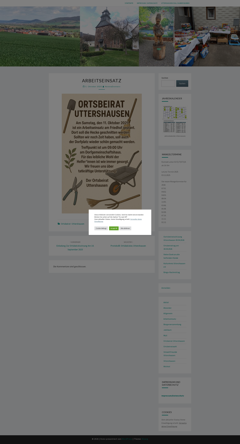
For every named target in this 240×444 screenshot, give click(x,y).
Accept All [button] (114, 228)
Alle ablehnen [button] (125, 228)
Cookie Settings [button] (101, 228)
